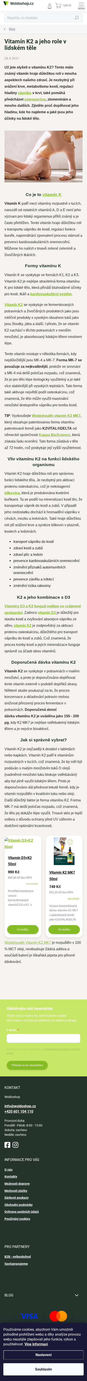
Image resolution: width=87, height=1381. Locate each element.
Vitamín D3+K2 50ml (20, 861)
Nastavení (43, 1355)
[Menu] (81, 5)
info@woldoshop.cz (20, 1106)
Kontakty (10, 1176)
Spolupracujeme (16, 1264)
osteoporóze (35, 99)
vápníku (24, 93)
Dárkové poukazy (16, 1197)
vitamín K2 (22, 625)
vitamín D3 (47, 613)
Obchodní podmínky (18, 1205)
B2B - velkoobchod (17, 1256)
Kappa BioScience (54, 435)
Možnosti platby (15, 1191)
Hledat (77, 17)
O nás (8, 1169)
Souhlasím (43, 1369)
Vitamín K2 (13, 305)
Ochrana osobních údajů (21, 1211)
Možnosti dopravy (17, 1183)
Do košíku (23, 929)
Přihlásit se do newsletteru (27, 1065)
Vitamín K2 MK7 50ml (62, 875)
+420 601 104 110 (18, 1111)
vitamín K (52, 194)
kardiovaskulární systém (51, 294)
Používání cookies (17, 1219)
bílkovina (12, 493)
